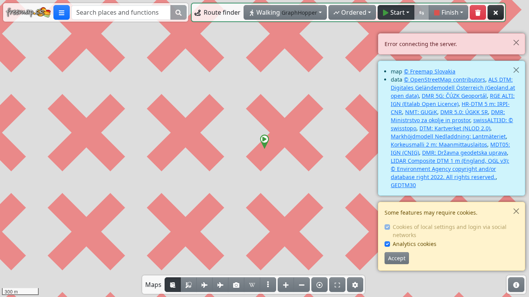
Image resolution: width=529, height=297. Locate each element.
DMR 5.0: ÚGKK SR (464, 112)
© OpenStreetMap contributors (444, 79)
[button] (264, 142)
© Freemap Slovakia (429, 71)
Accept (396, 258)
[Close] (516, 42)
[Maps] (268, 284)
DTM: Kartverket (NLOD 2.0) (454, 128)
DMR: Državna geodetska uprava (464, 152)
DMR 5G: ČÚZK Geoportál (454, 95)
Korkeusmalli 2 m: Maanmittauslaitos (439, 144)
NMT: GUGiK (421, 112)
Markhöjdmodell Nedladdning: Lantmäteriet (448, 136)
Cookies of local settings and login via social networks (450, 231)
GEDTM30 (403, 185)
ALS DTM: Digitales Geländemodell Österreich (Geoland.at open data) (453, 87)
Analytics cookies (414, 244)
